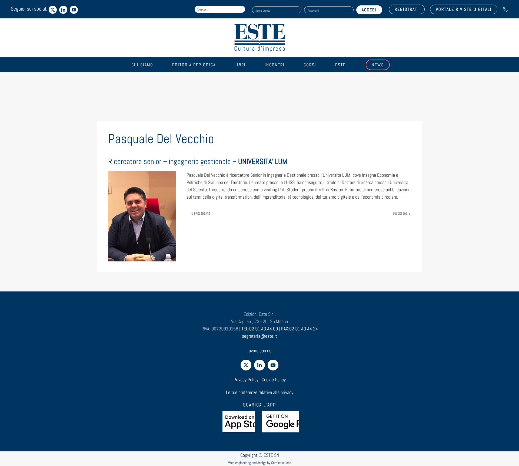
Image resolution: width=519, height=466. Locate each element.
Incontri (275, 65)
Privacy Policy (246, 379)
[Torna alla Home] (259, 38)
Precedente (202, 213)
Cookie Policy (274, 379)
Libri (240, 65)
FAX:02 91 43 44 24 (299, 329)
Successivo (400, 213)
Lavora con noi (259, 350)
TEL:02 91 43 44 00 (259, 329)
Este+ (342, 65)
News (378, 65)
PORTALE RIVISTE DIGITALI (464, 9)
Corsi (310, 65)
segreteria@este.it (259, 336)
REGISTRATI (407, 9)
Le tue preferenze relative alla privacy (259, 392)
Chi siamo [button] (142, 65)
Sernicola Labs (281, 462)
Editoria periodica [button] (194, 65)
